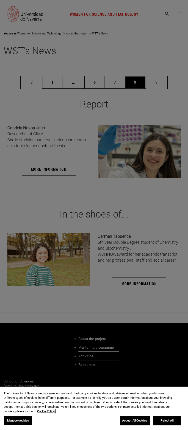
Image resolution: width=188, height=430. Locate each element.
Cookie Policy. (46, 411)
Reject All (166, 420)
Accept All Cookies (134, 420)
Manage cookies (18, 420)
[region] (94, 408)
